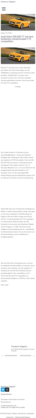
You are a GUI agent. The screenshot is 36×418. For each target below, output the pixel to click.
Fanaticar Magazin (8, 2)
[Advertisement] (18, 106)
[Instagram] (7, 390)
